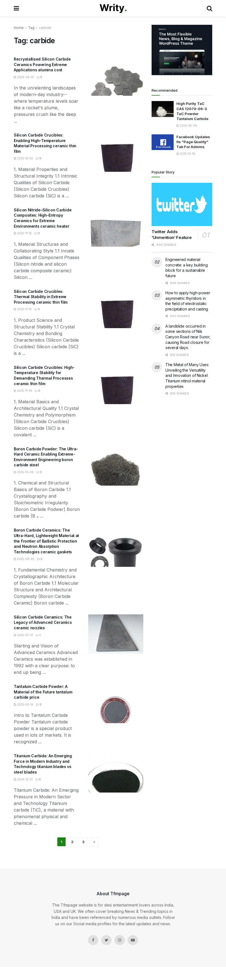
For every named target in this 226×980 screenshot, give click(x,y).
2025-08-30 (25, 558)
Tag (31, 28)
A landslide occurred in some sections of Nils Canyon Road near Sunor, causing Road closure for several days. (188, 337)
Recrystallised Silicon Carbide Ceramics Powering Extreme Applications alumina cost (42, 64)
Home (19, 28)
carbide (45, 28)
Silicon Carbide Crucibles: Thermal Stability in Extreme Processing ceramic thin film (41, 296)
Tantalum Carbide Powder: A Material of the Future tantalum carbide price (43, 691)
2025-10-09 (25, 472)
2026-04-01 (25, 77)
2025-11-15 (24, 233)
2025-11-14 (24, 390)
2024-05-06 (188, 125)
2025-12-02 (24, 158)
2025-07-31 (24, 635)
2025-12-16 (187, 153)
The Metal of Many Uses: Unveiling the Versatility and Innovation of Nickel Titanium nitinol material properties (187, 375)
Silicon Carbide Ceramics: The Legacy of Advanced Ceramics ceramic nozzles (43, 622)
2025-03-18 (24, 704)
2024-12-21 (24, 779)
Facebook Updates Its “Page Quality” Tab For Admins (193, 142)
